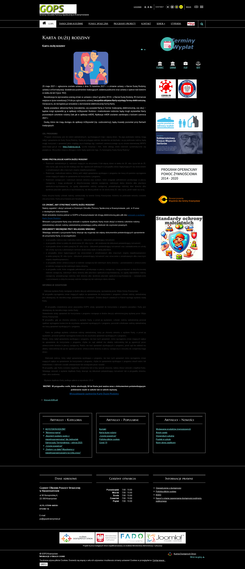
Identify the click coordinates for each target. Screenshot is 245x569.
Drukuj (142, 50)
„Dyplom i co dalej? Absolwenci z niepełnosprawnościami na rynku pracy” (63, 451)
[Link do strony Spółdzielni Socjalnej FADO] (131, 538)
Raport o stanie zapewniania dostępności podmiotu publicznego (179, 499)
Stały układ (196, 6)
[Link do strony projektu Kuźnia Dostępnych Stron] (77, 538)
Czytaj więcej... (159, 560)
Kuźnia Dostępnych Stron (185, 554)
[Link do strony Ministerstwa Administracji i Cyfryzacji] (106, 538)
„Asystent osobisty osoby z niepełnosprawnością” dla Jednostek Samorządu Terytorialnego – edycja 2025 (63, 439)
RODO (158, 495)
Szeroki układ (201, 6)
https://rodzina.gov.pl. (72, 147)
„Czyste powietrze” (54, 446)
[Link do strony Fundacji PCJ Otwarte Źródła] (165, 538)
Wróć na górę (196, 557)
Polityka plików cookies (166, 491)
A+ (151, 7)
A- (145, 7)
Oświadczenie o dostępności (168, 488)
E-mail (145, 50)
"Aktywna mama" (53, 432)
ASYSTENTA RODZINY (55, 429)
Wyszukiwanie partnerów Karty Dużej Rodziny (94, 394)
